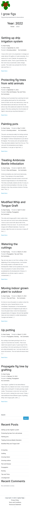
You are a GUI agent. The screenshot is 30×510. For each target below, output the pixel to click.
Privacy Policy (15, 500)
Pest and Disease (11, 92)
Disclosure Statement (15, 504)
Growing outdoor (11, 50)
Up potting (8, 330)
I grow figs (8, 14)
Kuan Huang (6, 45)
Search (3, 415)
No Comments (22, 50)
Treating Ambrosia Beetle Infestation (11, 440)
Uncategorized (5, 477)
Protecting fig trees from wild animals (11, 433)
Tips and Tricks (21, 92)
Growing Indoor (5, 457)
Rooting (16, 336)
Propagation (15, 212)
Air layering (4, 450)
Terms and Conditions (15, 502)
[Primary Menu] (27, 10)
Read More (4, 71)
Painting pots (9, 124)
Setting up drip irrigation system (10, 429)
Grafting (9, 212)
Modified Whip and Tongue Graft (10, 443)
